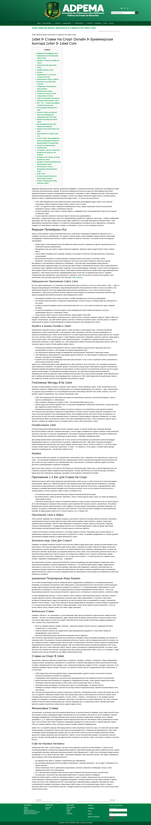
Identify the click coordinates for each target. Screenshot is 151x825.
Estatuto (26, 809)
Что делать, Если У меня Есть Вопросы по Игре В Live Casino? (48, 152)
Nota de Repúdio (71, 807)
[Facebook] (121, 8)
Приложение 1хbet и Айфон (48, 79)
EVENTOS (90, 805)
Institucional (47, 23)
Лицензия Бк (42, 148)
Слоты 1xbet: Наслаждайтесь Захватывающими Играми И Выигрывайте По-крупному (48, 140)
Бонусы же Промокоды (46, 145)
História (26, 807)
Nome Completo (112, 808)
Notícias (58, 23)
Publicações (79, 23)
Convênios (98, 23)
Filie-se (111, 23)
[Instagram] (127, 8)
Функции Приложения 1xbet (48, 100)
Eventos (90, 23)
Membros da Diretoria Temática (32, 812)
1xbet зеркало (77, 277)
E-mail (110, 812)
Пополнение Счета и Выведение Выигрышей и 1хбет (47, 169)
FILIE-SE (90, 814)
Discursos (69, 809)
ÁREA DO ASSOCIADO (93, 816)
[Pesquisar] (137, 12)
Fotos (105, 23)
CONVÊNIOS (91, 808)
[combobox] (123, 12)
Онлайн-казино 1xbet (45, 70)
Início (39, 23)
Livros (68, 812)
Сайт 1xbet (41, 174)
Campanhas (70, 813)
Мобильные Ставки (44, 91)
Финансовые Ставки (45, 96)
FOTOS (89, 811)
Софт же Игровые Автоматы (48, 98)
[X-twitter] (124, 8)
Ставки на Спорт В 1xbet (46, 93)
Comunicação (67, 23)
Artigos (68, 810)
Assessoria (48, 807)
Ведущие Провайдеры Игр (47, 53)
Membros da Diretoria (29, 810)
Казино (39, 72)
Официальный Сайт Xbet (47, 117)
